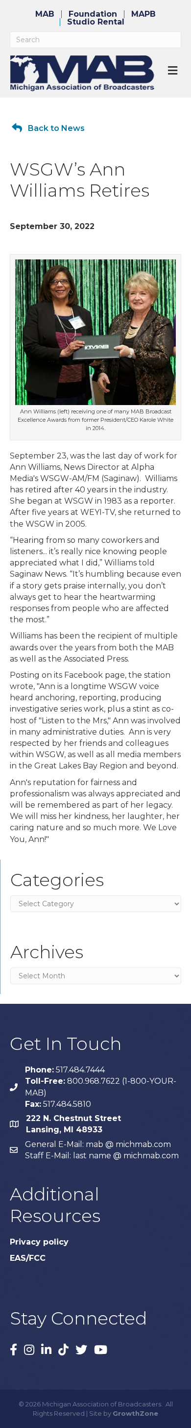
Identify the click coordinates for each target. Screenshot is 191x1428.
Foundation (93, 14)
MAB (44, 14)
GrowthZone (135, 1413)
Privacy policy (39, 1242)
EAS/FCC (28, 1258)
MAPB (143, 14)
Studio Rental (95, 22)
